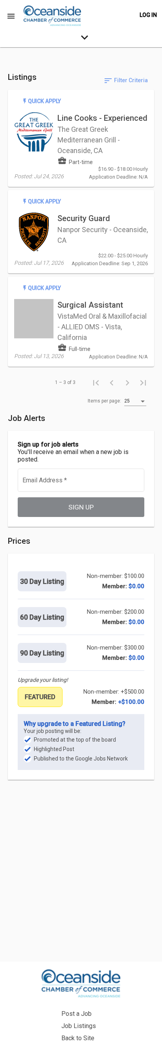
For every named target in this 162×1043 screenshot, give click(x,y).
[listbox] (135, 401)
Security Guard (83, 218)
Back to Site (77, 1038)
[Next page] (127, 382)
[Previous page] (112, 382)
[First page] (96, 382)
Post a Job (76, 1013)
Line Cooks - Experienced (102, 118)
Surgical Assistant (90, 305)
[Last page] (143, 382)
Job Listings (78, 1026)
